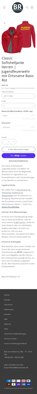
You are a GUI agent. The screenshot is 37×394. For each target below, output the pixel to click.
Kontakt (7, 300)
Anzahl (4, 137)
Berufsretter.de (15, 388)
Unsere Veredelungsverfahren (15, 343)
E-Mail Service (19, 222)
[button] (4, 7)
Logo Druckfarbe (8, 92)
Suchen (7, 295)
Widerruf (7, 324)
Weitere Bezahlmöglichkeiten (18, 161)
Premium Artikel (10, 339)
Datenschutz (9, 309)
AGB (5, 319)
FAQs (6, 329)
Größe (4, 101)
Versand (12, 88)
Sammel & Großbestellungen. (15, 334)
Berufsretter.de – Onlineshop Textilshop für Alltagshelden (17, 193)
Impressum (8, 304)
